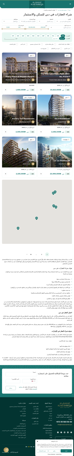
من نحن (50, 418)
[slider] (48, 28)
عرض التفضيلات (42, 451)
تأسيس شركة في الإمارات (20, 432)
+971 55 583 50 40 (64, 422)
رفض (54, 451)
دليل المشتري (35, 423)
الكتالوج (50, 408)
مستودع (24, 413)
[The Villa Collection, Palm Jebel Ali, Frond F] (54, 73)
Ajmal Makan (49, 430)
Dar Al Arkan (49, 432)
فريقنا (50, 415)
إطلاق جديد (36, 408)
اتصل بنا (50, 420)
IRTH (51, 435)
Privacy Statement (51, 454)
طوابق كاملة (23, 415)
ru (31, 446)
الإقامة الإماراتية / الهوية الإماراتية (18, 435)
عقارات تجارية (22, 403)
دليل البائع (36, 421)
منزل (70, 10)
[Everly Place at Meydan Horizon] (19, 73)
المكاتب (24, 408)
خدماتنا (24, 420)
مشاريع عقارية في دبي (62, 10)
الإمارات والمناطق (48, 411)
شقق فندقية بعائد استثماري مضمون (17, 406)
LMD (51, 437)
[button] (37, 441)
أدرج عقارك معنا (22, 437)
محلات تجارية (23, 411)
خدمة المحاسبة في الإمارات (19, 428)
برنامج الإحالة (23, 423)
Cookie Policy (59, 454)
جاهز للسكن (36, 406)
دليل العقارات (35, 418)
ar (29, 446)
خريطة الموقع (49, 406)
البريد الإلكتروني (15, 379)
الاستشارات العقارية (21, 426)
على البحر (36, 411)
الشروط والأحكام (14, 452)
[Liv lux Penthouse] (54, 157)
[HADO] (19, 157)
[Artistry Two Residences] (19, 115)
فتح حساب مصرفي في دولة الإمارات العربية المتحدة (14, 430)
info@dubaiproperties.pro (65, 424)
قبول (66, 451)
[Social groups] (71, 432)
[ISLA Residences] (54, 115)
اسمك (34, 372)
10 (30, 254)
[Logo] (37, 4)
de (34, 446)
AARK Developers (47, 428)
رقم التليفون (33, 379)
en (26, 446)
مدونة (51, 413)
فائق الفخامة (36, 413)
